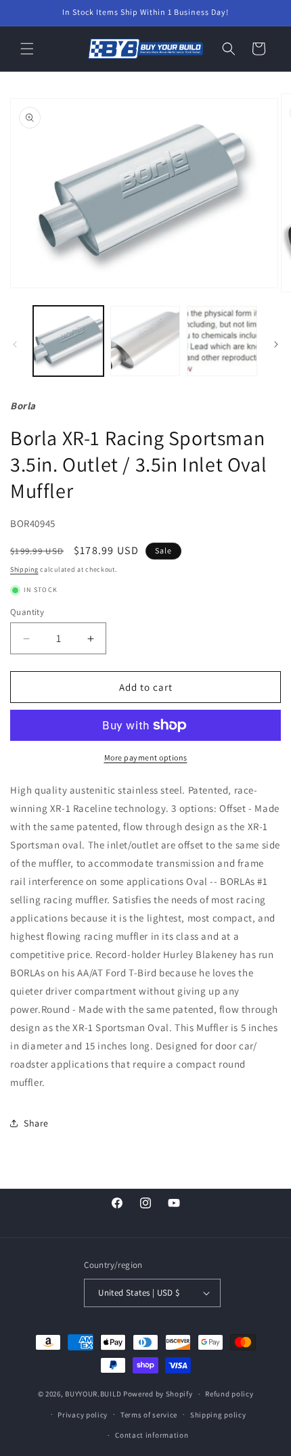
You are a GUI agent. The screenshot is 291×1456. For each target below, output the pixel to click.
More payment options (145, 757)
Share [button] (36, 1123)
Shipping (24, 569)
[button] (27, 49)
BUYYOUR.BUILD (93, 1393)
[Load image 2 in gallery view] (145, 341)
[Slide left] (15, 344)
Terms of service (148, 1414)
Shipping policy (218, 1414)
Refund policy (229, 1393)
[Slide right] (276, 344)
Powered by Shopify (158, 1393)
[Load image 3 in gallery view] (222, 341)
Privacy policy (83, 1414)
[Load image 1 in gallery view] (68, 341)
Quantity (27, 612)
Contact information (151, 1435)
